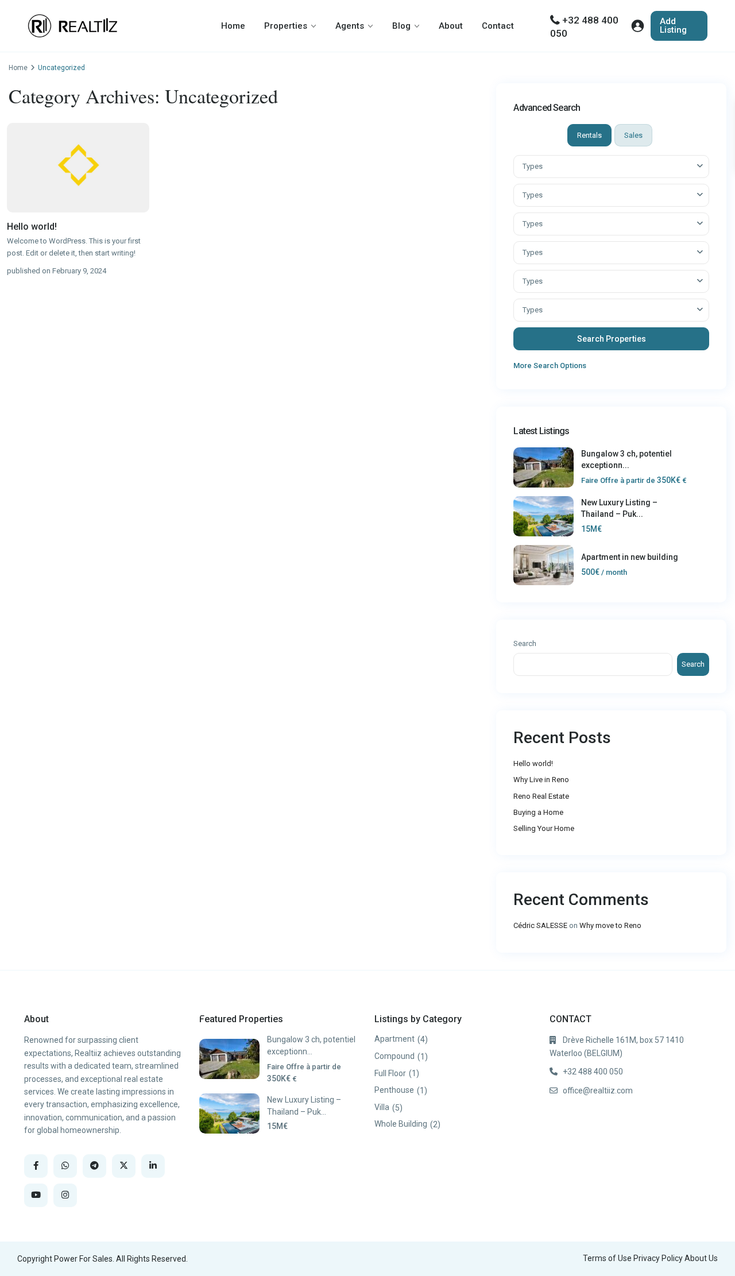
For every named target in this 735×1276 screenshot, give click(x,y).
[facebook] (36, 1166)
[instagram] (65, 1195)
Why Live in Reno (541, 779)
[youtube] (36, 1195)
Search (524, 643)
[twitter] (124, 1166)
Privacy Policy (658, 1258)
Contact (498, 26)
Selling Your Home (543, 828)
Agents (349, 26)
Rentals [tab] (589, 135)
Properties (285, 26)
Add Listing (673, 25)
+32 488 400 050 (593, 1071)
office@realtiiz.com (598, 1090)
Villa (381, 1107)
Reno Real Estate (541, 796)
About (451, 26)
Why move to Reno (610, 925)
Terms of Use (607, 1258)
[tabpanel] (611, 263)
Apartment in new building (629, 557)
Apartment (394, 1038)
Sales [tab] (633, 135)
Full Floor (390, 1073)
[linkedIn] (153, 1166)
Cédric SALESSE (540, 925)
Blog (401, 26)
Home (233, 26)
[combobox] (611, 166)
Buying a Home (538, 812)
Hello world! (32, 226)
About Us (701, 1258)
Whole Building (400, 1123)
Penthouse (394, 1090)
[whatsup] (65, 1166)
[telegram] (94, 1166)
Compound (394, 1056)
